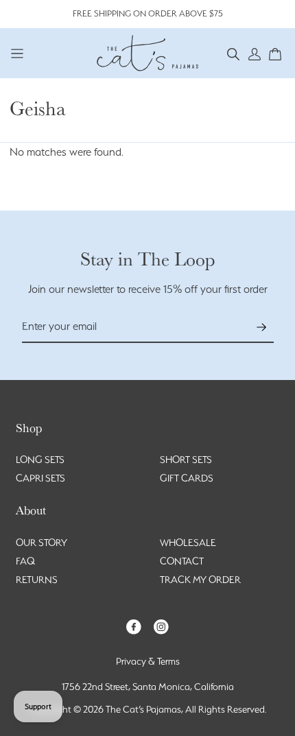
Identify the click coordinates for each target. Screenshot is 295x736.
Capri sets (40, 478)
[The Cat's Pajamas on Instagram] (161, 625)
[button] (233, 53)
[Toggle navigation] (17, 53)
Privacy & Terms (148, 661)
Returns (37, 579)
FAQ (25, 561)
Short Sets (186, 459)
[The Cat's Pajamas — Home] (147, 51)
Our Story (41, 542)
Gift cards (186, 478)
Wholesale (188, 542)
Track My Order (200, 579)
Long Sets (40, 459)
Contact (182, 561)
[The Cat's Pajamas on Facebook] (133, 625)
